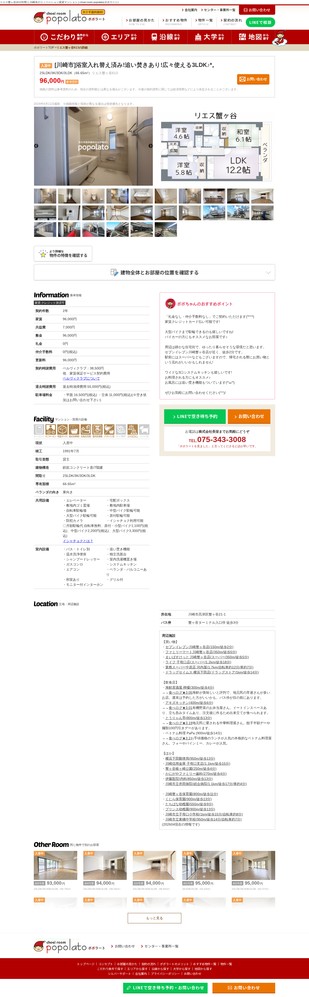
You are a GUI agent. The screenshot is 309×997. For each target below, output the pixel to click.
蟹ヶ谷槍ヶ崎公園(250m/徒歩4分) (191, 769)
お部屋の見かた (142, 22)
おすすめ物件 (176, 22)
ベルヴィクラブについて (81, 378)
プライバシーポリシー (165, 973)
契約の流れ (233, 22)
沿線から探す (160, 969)
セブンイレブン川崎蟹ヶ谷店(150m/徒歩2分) (199, 647)
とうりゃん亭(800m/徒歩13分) (188, 718)
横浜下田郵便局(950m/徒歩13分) (190, 758)
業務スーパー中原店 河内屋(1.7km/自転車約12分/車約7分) (209, 667)
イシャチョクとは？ (78, 541)
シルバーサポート (119, 973)
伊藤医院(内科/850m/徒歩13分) (189, 779)
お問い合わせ (192, 973)
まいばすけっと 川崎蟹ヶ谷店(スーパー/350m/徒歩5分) (207, 657)
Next (150, 146)
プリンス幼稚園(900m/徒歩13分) (190, 809)
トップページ (85, 964)
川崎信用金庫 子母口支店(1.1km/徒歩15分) (197, 763)
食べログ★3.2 (179, 738)
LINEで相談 (260, 22)
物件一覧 (205, 22)
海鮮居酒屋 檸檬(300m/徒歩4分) (189, 687)
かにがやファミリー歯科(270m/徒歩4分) (196, 774)
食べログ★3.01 (180, 708)
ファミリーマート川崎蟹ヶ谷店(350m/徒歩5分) (201, 652)
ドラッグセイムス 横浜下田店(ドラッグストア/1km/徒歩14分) (212, 672)
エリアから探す (137, 969)
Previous (36, 146)
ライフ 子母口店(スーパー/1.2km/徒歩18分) (198, 662)
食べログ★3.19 (180, 723)
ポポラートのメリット (174, 964)
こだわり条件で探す (110, 969)
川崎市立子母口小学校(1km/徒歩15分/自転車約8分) (204, 814)
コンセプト (105, 964)
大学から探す (181, 969)
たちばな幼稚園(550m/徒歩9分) (189, 804)
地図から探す (203, 969)
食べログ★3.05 (180, 692)
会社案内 (141, 973)
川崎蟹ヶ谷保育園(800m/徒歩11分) (191, 794)
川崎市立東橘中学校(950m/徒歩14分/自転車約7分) (203, 819)
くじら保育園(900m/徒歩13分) (188, 799)
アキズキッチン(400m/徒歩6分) (189, 703)
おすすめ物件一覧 (204, 964)
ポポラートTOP (44, 47)
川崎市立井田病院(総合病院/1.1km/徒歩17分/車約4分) (206, 784)
